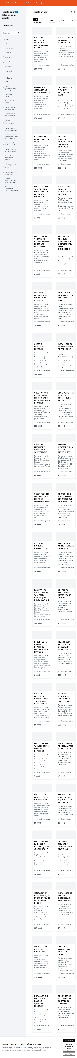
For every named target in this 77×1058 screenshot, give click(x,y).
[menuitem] (11, 33)
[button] (6, 39)
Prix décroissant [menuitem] (62, 21)
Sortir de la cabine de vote (15, 3)
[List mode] (71, 12)
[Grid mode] (74, 12)
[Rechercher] (18, 33)
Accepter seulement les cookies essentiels (69, 1047)
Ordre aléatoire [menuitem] (52, 21)
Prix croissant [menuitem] (72, 21)
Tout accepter (69, 1040)
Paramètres (69, 1054)
